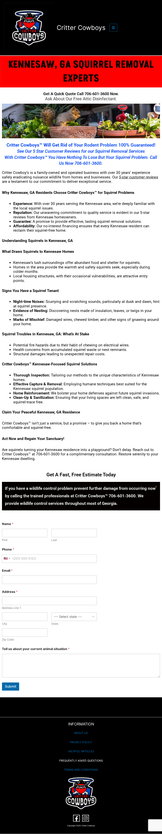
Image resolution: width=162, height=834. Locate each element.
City (4, 623)
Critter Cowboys (81, 27)
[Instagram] (85, 818)
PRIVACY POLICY (81, 742)
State (54, 623)
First (5, 540)
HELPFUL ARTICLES (81, 751)
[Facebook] (76, 818)
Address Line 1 (11, 607)
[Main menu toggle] (113, 28)
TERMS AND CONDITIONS (81, 769)
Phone (8, 549)
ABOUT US (81, 732)
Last (54, 540)
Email (7, 570)
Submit (10, 686)
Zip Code (8, 639)
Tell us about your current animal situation (36, 649)
